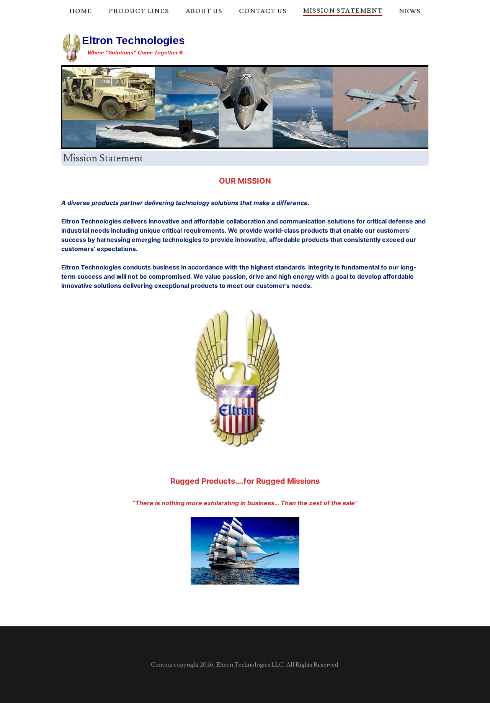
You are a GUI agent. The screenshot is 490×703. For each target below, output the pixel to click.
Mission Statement (342, 11)
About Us (204, 11)
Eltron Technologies (133, 40)
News (410, 11)
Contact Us (263, 11)
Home (80, 11)
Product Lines (139, 11)
